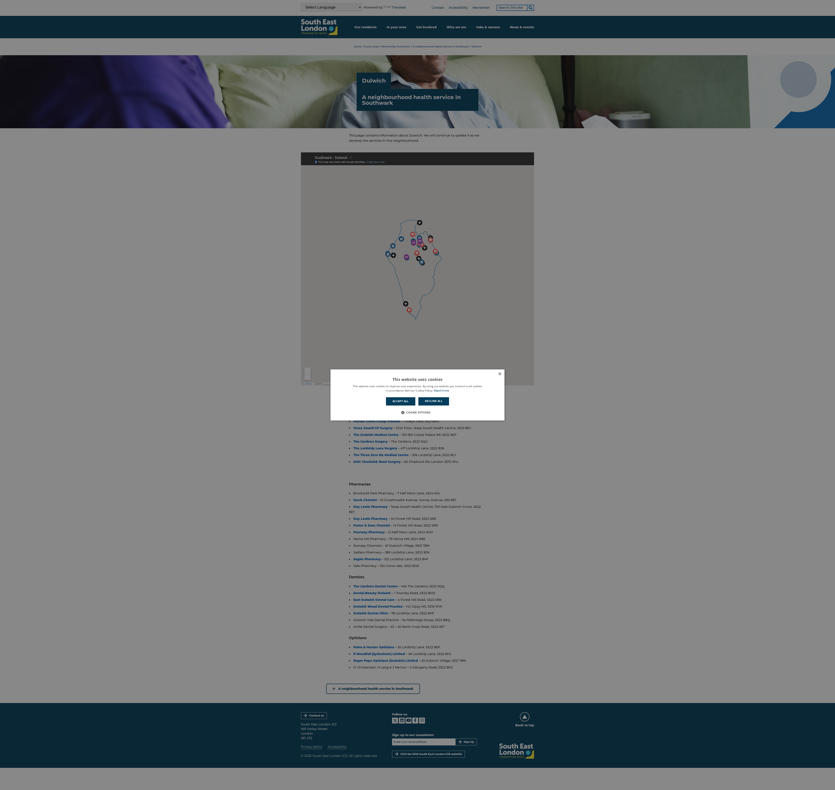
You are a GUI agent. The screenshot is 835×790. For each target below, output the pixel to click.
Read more (441, 390)
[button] (417, 412)
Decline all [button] (434, 401)
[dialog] (417, 394)
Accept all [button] (400, 401)
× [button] (499, 374)
